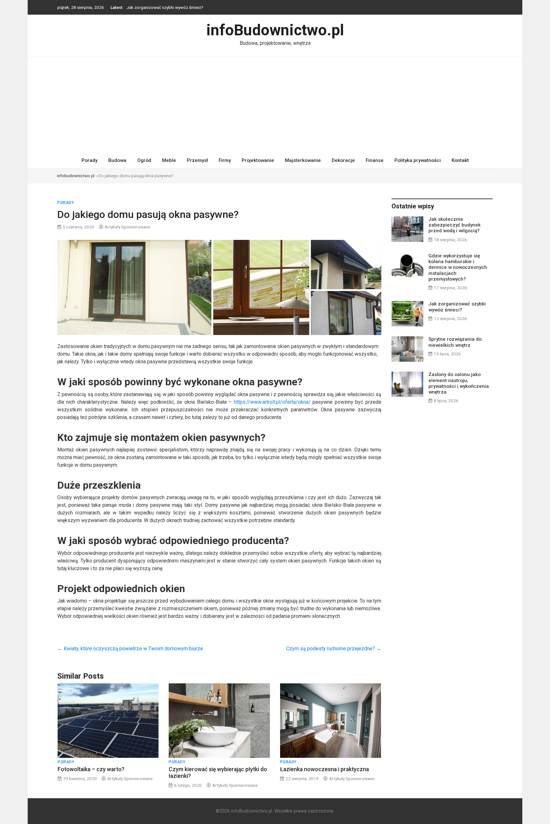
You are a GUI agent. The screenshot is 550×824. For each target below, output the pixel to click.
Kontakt (460, 160)
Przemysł (197, 160)
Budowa (117, 160)
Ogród (144, 160)
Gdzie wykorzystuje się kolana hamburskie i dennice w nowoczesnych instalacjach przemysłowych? (457, 267)
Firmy (225, 160)
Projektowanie (258, 160)
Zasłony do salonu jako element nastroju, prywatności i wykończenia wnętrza (458, 383)
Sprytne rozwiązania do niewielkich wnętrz (455, 342)
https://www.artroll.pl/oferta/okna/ (272, 402)
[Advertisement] (275, 104)
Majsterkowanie (303, 160)
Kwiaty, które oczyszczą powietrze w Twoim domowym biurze (130, 649)
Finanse (375, 160)
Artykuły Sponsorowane (127, 226)
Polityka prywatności (417, 160)
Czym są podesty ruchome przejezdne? (333, 649)
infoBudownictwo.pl (275, 30)
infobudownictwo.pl (76, 175)
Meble (169, 160)
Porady (89, 160)
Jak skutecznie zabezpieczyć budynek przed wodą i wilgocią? (454, 225)
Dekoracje (343, 160)
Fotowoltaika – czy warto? (91, 769)
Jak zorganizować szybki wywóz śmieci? (164, 7)
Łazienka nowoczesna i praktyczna (324, 769)
